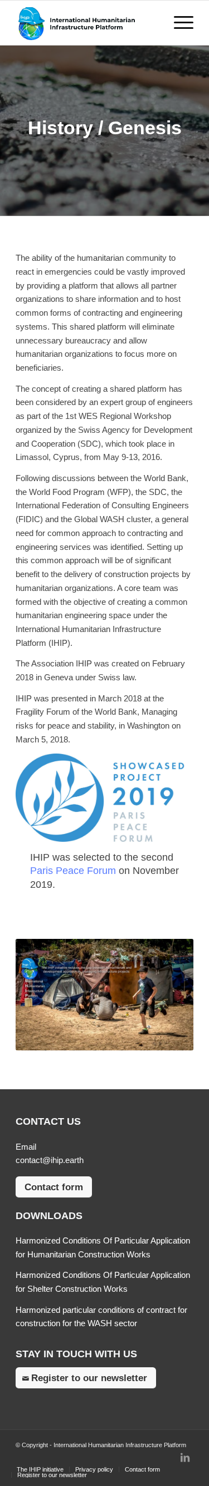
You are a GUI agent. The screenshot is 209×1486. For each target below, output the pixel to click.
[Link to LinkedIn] (185, 1457)
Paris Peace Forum (73, 870)
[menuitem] (40, 1469)
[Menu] (178, 23)
